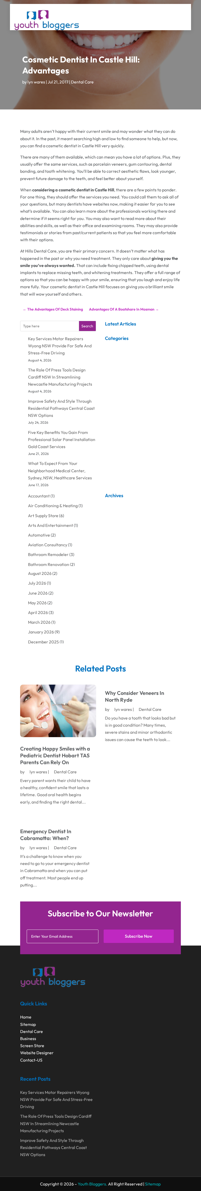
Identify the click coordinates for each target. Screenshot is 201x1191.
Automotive (39, 535)
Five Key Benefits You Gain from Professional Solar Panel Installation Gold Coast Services (61, 439)
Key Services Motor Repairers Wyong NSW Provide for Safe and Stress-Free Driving (60, 345)
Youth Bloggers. (92, 1184)
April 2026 (38, 612)
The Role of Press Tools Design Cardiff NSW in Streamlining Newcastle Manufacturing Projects (60, 377)
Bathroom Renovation (48, 564)
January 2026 (41, 631)
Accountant (39, 496)
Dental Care (82, 82)
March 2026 (39, 622)
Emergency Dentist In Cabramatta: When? (45, 834)
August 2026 (40, 573)
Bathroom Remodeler (48, 554)
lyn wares (36, 82)
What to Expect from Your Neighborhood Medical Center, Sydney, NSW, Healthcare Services (60, 470)
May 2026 (37, 602)
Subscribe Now (138, 936)
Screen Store (32, 1045)
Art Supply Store (43, 515)
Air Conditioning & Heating (53, 505)
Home (25, 1017)
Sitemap (28, 1024)
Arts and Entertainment (50, 525)
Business (28, 1038)
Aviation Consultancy (47, 544)
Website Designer (37, 1052)
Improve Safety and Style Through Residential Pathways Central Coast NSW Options (61, 408)
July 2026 (37, 583)
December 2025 (43, 641)
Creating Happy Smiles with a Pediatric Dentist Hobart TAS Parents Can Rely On (55, 755)
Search (87, 326)
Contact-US (31, 1060)
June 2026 (38, 593)
